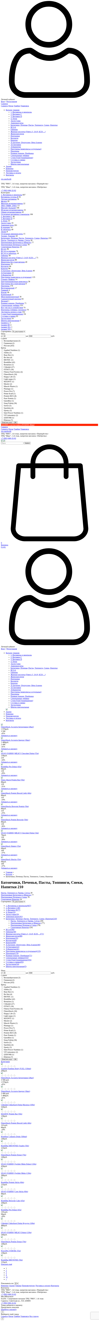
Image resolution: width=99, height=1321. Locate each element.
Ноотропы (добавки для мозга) (13, 310)
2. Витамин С (16, 114)
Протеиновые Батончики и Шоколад (16, 242)
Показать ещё (6, 1264)
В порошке (5, 227)
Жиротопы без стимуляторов (13, 262)
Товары (18, 1286)
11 (7, 1277)
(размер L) (5, 323)
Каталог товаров (12, 110)
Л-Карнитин (16, 147)
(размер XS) (6, 329)
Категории (5, 1062)
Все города (34, 1316)
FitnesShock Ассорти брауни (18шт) (15, 740)
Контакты (10, 175)
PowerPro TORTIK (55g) (11, 1251)
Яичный (4, 301)
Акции (8, 166)
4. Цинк (14, 119)
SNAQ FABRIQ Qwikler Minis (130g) (16, 1173)
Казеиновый (6, 295)
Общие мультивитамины (11, 212)
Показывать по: (7, 1283)
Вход (3, 101)
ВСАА (13, 127)
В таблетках (6, 229)
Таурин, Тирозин (8, 236)
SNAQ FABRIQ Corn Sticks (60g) (14, 1192)
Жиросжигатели (17, 134)
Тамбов (17, 106)
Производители (12, 171)
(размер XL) (6, 327)
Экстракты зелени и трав (11, 312)
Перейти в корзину (9, 1309)
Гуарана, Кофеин (8, 279)
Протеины (15, 151)
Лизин (3, 232)
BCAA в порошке (8, 251)
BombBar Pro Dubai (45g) (11, 767)
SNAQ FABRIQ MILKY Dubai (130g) (16, 1232)
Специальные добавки (20, 155)
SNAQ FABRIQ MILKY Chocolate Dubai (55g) (20, 753)
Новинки (9, 168)
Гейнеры (14, 129)
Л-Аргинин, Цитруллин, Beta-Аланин (26, 142)
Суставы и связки (18, 160)
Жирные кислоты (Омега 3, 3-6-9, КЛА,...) (28, 132)
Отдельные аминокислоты (12, 234)
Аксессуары (16, 121)
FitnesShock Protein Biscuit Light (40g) (16, 793)
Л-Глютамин (16, 145)
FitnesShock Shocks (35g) (11, 859)
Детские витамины (9, 199)
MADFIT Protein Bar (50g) (11, 1114)
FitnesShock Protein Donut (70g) (13, 1155)
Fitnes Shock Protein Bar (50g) (13, 780)
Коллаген (14, 138)
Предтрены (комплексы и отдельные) (26, 149)
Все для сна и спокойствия (12, 308)
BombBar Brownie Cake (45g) (13, 1201)
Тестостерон (16, 162)
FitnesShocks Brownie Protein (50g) (15, 806)
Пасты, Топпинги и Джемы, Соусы (15, 240)
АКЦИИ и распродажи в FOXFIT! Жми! (18, 425)
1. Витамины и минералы (21, 112)
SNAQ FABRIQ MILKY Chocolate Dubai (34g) (20, 833)
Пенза (10, 106)
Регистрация (12, 101)
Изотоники (15, 136)
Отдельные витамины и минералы (15, 214)
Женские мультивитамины (12, 203)
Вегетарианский (7, 288)
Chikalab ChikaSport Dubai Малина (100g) (18, 1105)
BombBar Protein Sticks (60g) (12, 1182)
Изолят (4, 292)
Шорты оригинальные (20, 164)
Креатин (14, 140)
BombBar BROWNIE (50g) (12, 1260)
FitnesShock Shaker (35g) (11, 846)
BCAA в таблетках (8, 253)
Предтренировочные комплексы (14, 282)
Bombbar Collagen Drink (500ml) (14, 1137)
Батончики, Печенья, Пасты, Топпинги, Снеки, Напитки (34, 125)
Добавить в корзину (9, 736)
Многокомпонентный (10, 297)
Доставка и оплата (13, 173)
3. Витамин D (16, 116)
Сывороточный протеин (11, 299)
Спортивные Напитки (10, 247)
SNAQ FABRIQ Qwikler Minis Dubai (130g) (18, 1164)
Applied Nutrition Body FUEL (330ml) (16, 1069)
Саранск (4, 106)
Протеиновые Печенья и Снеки (14, 245)
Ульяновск (24, 106)
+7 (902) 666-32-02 (8, 190)
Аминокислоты (17, 123)
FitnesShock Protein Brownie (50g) (14, 820)
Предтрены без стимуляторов (13, 284)
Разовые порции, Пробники (22, 153)
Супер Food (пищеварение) (22, 158)
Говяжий (4, 290)
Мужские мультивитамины (12, 210)
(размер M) (5, 325)
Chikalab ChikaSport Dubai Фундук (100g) (18, 1223)
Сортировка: (6, 331)
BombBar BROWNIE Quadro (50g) (15, 1146)
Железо (4, 201)
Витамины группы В (9, 197)
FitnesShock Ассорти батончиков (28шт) (17, 727)
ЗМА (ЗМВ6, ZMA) (9, 206)
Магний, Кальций (8, 208)
